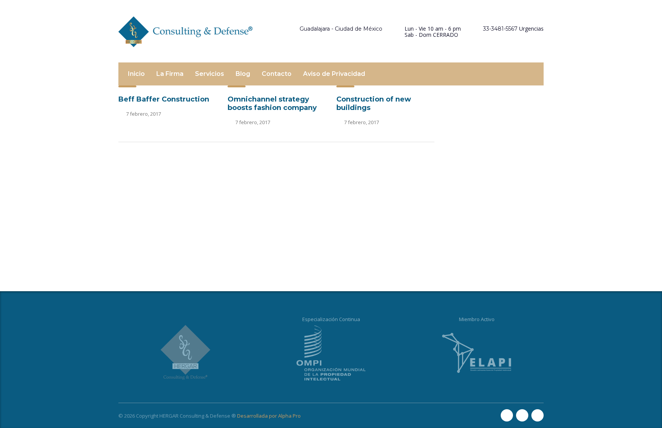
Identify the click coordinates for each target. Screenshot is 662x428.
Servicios (209, 73)
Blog (243, 73)
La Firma (170, 73)
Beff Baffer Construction (163, 99)
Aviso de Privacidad (334, 73)
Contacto (277, 73)
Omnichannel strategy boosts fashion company (272, 103)
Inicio (136, 73)
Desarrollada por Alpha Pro (269, 415)
